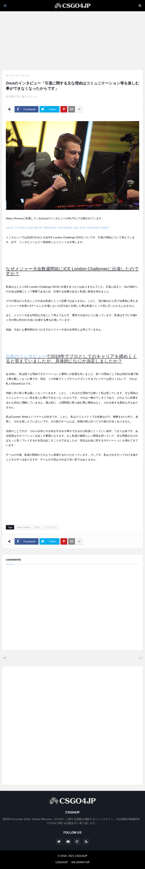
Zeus (37, 527)
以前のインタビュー (26, 356)
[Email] (71, 109)
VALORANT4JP (80, 862)
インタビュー (22, 75)
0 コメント (31, 96)
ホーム (9, 75)
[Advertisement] (72, 40)
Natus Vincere (23, 527)
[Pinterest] (63, 109)
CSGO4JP (62, 862)
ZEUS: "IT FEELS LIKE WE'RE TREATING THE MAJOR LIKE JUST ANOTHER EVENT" (58, 227)
